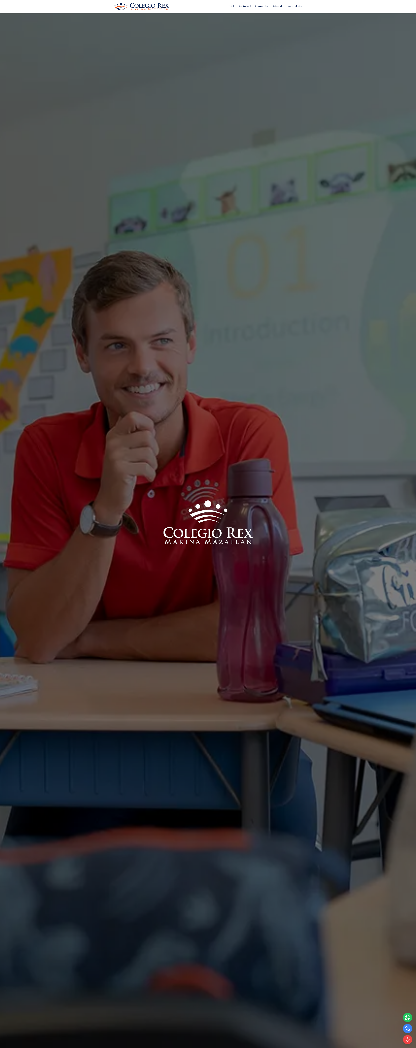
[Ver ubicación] (407, 1039)
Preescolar (262, 6)
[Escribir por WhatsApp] (407, 1017)
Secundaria (294, 6)
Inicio (232, 6)
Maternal (245, 6)
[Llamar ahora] (407, 1028)
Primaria (278, 6)
